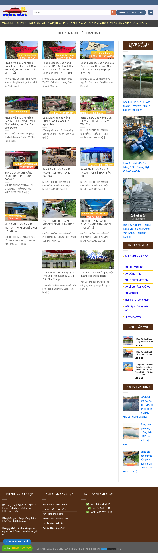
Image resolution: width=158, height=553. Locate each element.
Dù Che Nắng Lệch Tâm (53, 523)
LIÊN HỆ (144, 23)
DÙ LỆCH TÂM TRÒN (136, 280)
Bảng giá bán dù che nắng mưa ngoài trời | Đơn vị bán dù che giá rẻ (19, 531)
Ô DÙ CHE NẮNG (79, 23)
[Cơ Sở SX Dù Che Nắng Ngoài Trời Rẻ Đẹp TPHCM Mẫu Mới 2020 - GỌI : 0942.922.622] (15, 12)
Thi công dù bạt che (89, 549)
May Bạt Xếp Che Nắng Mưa (55, 518)
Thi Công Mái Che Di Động (124, 23)
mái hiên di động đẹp (137, 299)
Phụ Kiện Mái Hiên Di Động (54, 509)
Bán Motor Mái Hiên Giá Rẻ (55, 504)
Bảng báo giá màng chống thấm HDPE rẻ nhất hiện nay (19, 520)
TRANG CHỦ (8, 23)
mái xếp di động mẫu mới (137, 308)
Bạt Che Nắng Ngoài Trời (54, 528)
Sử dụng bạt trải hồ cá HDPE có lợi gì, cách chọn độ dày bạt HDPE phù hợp (19, 508)
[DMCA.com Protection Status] (108, 549)
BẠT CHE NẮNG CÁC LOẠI (136, 258)
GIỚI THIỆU (22, 23)
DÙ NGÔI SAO (132, 293)
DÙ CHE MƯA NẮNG (98, 23)
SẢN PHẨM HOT (37, 23)
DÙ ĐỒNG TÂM (133, 273)
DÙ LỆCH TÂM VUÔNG (137, 286)
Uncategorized (133, 316)
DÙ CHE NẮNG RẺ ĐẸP (66, 549)
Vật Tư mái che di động (53, 514)
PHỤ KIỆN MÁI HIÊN (57, 23)
